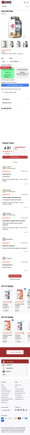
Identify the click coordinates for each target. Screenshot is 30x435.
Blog (2, 385)
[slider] (15, 27)
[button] (20, 147)
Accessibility (18, 395)
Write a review (15, 157)
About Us (3, 387)
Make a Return (4, 397)
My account (4, 402)
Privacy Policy (4, 395)
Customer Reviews (6, 391)
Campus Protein (19, 397)
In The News (4, 389)
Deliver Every (7, 75)
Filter (15, 162)
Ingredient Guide (19, 391)
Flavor (11, 58)
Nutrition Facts (7, 103)
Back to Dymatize (16, 352)
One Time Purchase (22, 69)
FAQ (16, 387)
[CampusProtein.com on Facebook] (18, 410)
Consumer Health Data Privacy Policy (7, 399)
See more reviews (15, 276)
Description (5, 99)
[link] (6, 50)
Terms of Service (5, 393)
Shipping (3, 82)
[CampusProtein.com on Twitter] (21, 410)
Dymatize (3, 13)
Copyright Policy (19, 399)
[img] (10, 168)
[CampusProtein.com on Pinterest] (23, 410)
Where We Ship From (20, 393)
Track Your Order (19, 389)
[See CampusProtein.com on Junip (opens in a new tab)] (18, 279)
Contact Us (18, 385)
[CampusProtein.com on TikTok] (26, 410)
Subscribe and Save (7, 69)
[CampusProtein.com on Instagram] (16, 410)
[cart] (24, 2)
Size (2, 58)
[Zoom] (24, 36)
